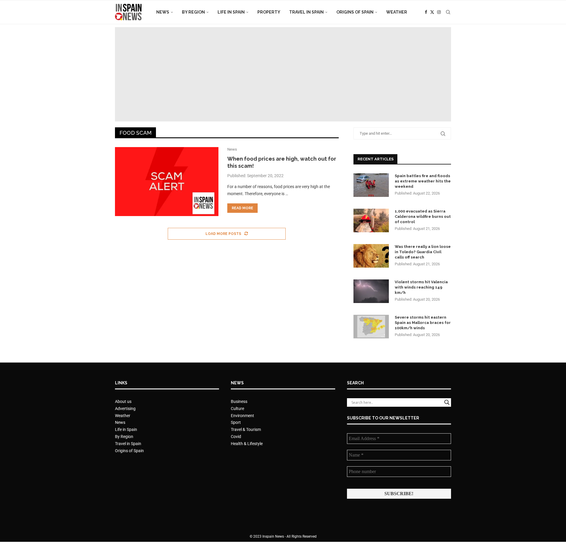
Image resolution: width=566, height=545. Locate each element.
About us (123, 401)
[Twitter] (432, 12)
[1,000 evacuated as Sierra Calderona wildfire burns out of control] (371, 220)
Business (239, 401)
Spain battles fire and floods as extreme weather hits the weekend (423, 181)
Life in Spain (231, 12)
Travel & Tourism (246, 429)
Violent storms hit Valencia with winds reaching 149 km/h (421, 287)
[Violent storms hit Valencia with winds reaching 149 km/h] (371, 291)
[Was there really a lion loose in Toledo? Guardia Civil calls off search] (371, 256)
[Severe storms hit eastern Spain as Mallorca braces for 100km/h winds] (371, 326)
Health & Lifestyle (247, 443)
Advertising (125, 408)
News (162, 12)
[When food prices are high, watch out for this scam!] (166, 181)
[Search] (448, 12)
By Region (193, 12)
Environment (242, 415)
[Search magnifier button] (447, 402)
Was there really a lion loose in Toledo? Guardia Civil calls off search (423, 251)
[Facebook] (426, 12)
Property (268, 12)
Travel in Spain (306, 12)
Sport (236, 422)
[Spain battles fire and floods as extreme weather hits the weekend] (371, 185)
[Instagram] (439, 12)
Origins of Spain (355, 12)
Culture (237, 408)
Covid (236, 436)
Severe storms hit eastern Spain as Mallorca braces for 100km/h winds (423, 322)
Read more (242, 208)
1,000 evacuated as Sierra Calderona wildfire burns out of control (423, 216)
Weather (396, 12)
